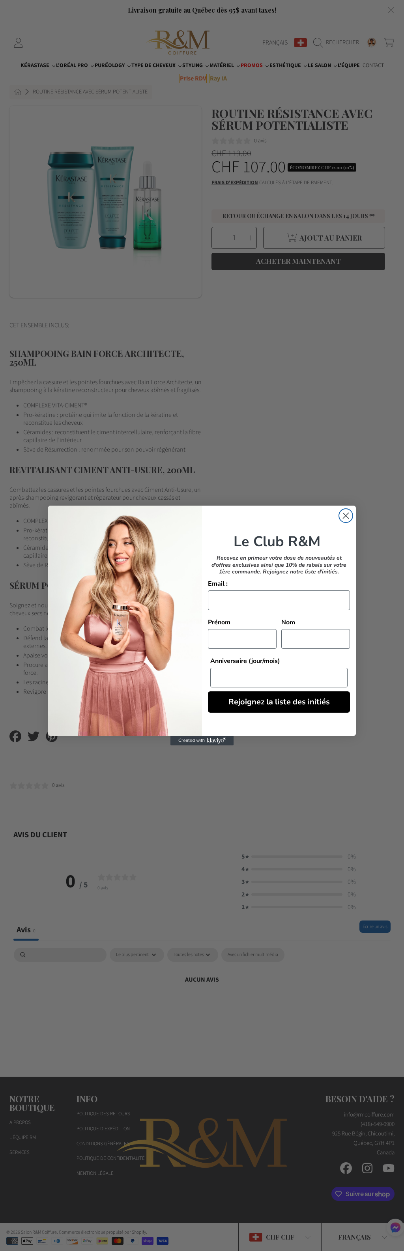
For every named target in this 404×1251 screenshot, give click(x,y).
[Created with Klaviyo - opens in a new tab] (202, 740)
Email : (218, 583)
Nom (288, 622)
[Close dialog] (346, 516)
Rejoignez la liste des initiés (279, 701)
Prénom (219, 622)
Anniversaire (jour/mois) (245, 661)
